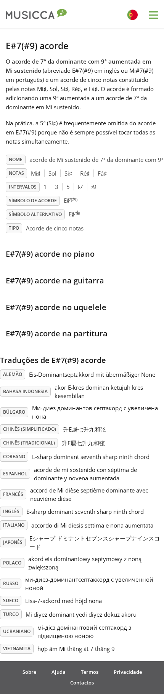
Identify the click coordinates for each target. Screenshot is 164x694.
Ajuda (58, 671)
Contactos (82, 682)
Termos (89, 671)
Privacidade (128, 671)
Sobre (29, 671)
